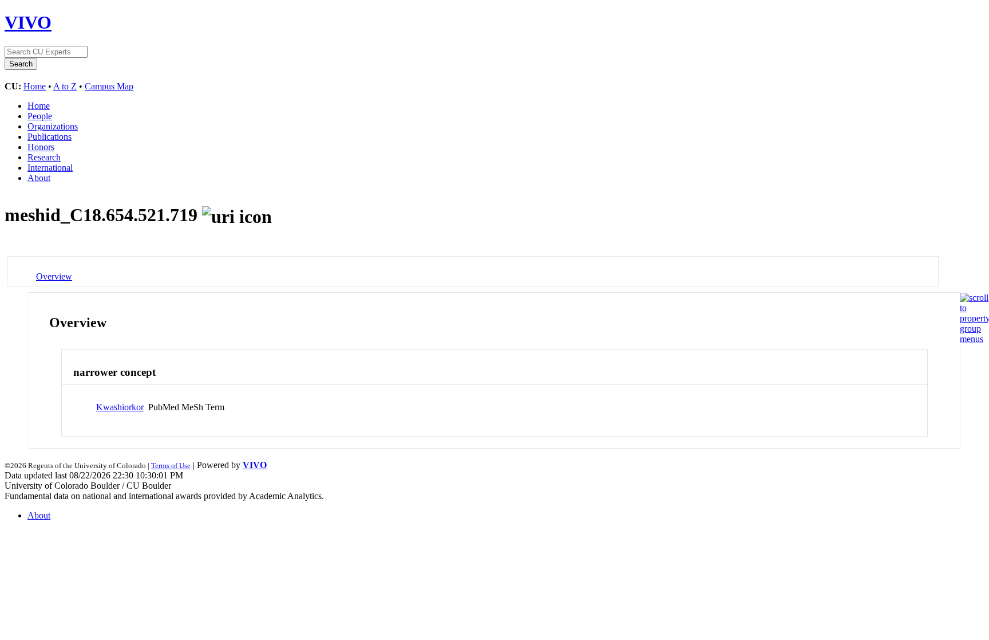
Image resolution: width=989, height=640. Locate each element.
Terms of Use (171, 465)
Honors (40, 147)
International (50, 167)
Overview (54, 276)
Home (34, 86)
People (39, 116)
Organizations (52, 126)
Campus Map (109, 86)
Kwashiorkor (120, 407)
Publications (49, 137)
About (38, 178)
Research (44, 157)
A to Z (65, 86)
